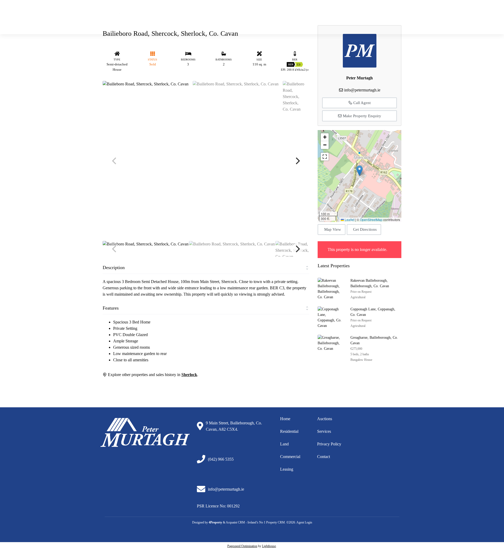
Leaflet (349, 219)
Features (111, 308)
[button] (359, 170)
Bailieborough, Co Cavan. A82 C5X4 (372, 9)
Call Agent (361, 103)
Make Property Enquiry (361, 116)
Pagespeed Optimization (242, 546)
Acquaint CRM (235, 522)
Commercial (350, 21)
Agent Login (304, 522)
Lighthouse (269, 546)
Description (114, 267)
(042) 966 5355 (282, 9)
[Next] (297, 161)
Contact (323, 456)
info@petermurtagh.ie (319, 9)
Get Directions (365, 229)
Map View (332, 229)
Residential (286, 21)
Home (264, 21)
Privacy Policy (329, 444)
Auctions (374, 21)
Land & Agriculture (317, 21)
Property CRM (275, 522)
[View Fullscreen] (325, 157)
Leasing (286, 469)
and (286, 444)
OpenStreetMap (371, 219)
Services (324, 431)
